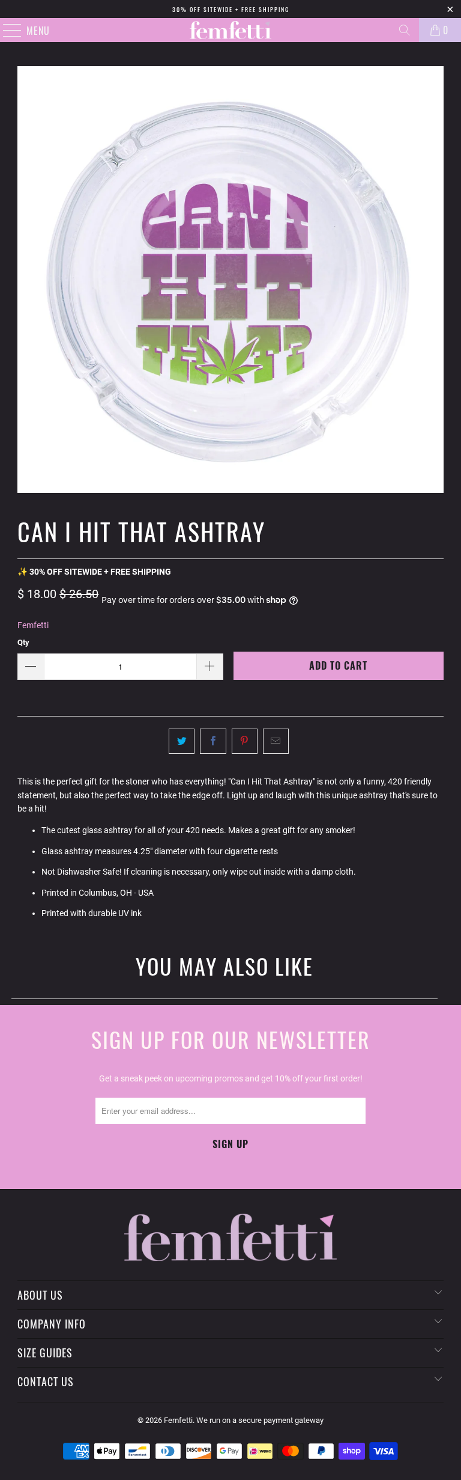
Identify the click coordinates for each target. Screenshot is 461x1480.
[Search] (404, 30)
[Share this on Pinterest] (245, 741)
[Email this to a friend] (276, 741)
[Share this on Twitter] (181, 741)
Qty (23, 642)
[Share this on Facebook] (213, 741)
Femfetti (33, 625)
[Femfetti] (230, 30)
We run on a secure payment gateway (260, 1420)
